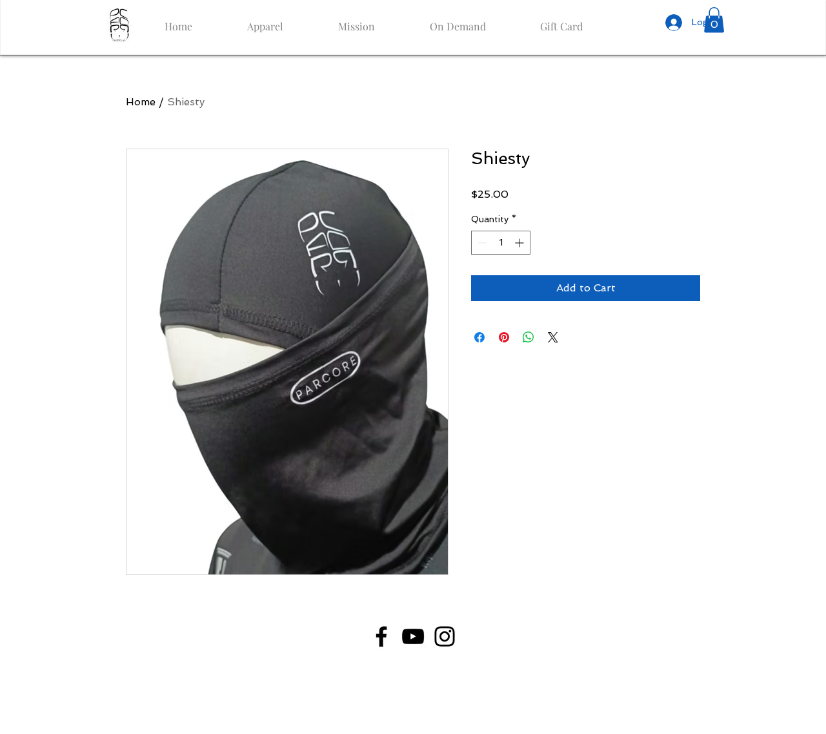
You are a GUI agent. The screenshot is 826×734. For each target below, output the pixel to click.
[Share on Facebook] (479, 337)
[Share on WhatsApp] (528, 337)
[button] (714, 19)
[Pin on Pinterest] (504, 337)
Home (141, 102)
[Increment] (520, 242)
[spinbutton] (500, 242)
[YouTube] (413, 636)
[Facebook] (381, 636)
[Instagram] (444, 636)
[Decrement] (481, 242)
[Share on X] (553, 337)
